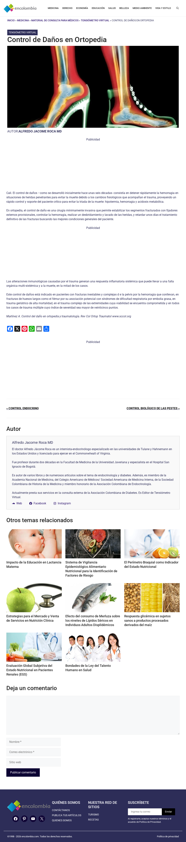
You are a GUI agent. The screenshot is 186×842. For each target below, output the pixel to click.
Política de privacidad (168, 836)
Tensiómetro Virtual (95, 20)
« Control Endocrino (22, 408)
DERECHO (67, 8)
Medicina (23, 20)
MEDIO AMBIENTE (142, 8)
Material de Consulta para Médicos (54, 20)
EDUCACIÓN (98, 8)
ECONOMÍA (82, 8)
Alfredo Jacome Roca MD (40, 131)
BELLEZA (124, 8)
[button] (177, 8)
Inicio (11, 20)
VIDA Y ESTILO (163, 8)
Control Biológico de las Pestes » (153, 408)
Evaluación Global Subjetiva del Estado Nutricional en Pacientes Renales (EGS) (29, 670)
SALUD (112, 8)
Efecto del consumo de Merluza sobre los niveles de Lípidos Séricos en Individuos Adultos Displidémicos (92, 620)
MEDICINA (53, 8)
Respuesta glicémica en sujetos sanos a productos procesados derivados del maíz (147, 620)
